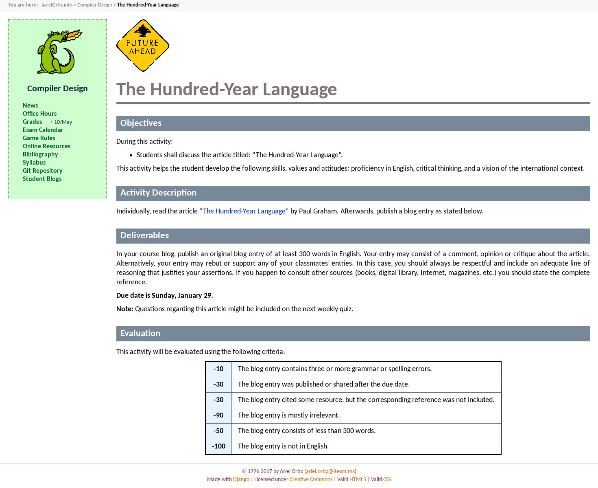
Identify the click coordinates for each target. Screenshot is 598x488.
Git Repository (43, 171)
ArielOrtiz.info (57, 5)
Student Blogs (42, 179)
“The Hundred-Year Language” (244, 211)
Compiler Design (94, 5)
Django (241, 480)
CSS (387, 480)
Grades (32, 122)
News (30, 106)
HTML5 (357, 480)
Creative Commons (311, 480)
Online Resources (46, 146)
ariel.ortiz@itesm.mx (330, 471)
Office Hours (40, 114)
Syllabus (34, 163)
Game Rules (39, 138)
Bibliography (40, 155)
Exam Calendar (43, 130)
